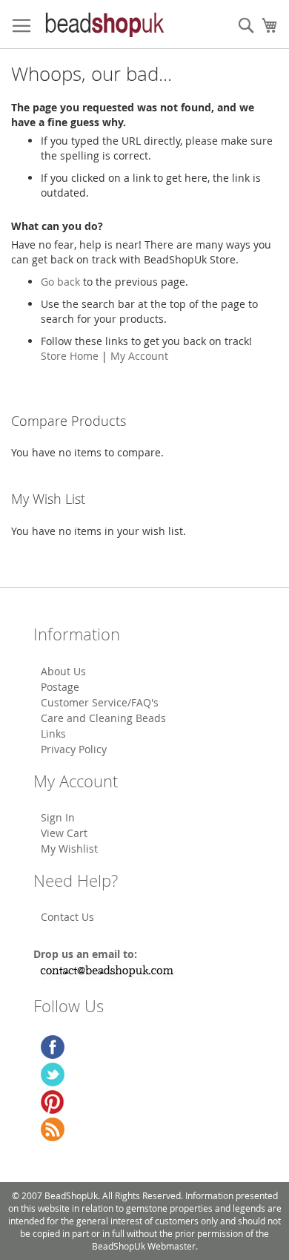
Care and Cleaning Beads (103, 718)
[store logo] (104, 24)
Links (53, 733)
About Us (63, 671)
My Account (139, 356)
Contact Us (67, 917)
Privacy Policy (74, 749)
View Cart (64, 833)
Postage (60, 687)
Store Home (70, 356)
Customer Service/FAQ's (100, 702)
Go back (60, 282)
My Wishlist (69, 848)
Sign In (58, 817)
